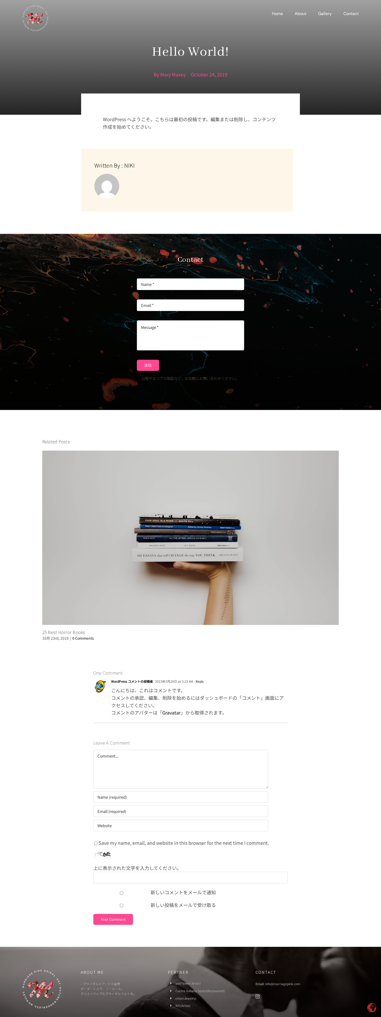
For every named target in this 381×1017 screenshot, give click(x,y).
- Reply (198, 681)
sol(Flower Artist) (188, 983)
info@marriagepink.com (282, 984)
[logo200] (35, 7)
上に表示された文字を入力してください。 (137, 867)
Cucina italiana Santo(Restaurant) (200, 991)
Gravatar (171, 712)
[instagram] (258, 996)
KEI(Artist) (182, 1005)
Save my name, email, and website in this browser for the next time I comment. (183, 842)
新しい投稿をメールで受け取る (183, 904)
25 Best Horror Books (63, 632)
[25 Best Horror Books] (190, 538)
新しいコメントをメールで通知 (183, 892)
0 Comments (83, 638)
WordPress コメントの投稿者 (132, 681)
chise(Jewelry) (185, 998)
